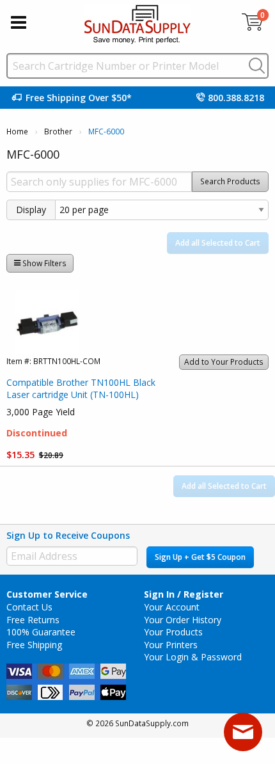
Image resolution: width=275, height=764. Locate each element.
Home (17, 131)
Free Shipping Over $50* (79, 98)
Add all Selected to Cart (217, 242)
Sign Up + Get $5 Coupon (200, 557)
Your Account (172, 607)
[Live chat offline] (243, 732)
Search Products (230, 181)
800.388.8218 (236, 98)
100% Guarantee (40, 632)
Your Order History (182, 620)
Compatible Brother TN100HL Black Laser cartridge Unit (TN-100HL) (80, 388)
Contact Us (29, 607)
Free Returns (32, 620)
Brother (58, 131)
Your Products (173, 632)
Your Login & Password (193, 657)
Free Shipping (34, 645)
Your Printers (171, 645)
